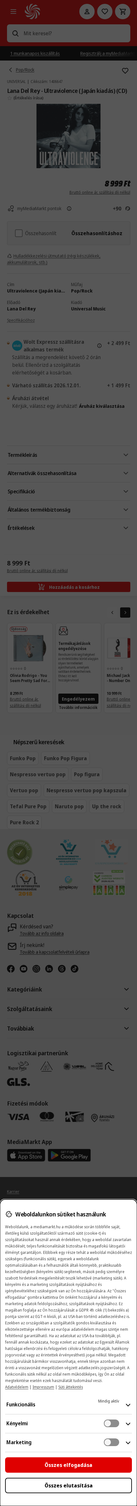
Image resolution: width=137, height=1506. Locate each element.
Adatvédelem (16, 1387)
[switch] (111, 1423)
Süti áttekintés (70, 1387)
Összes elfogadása (68, 1465)
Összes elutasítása (69, 1485)
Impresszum (43, 1387)
